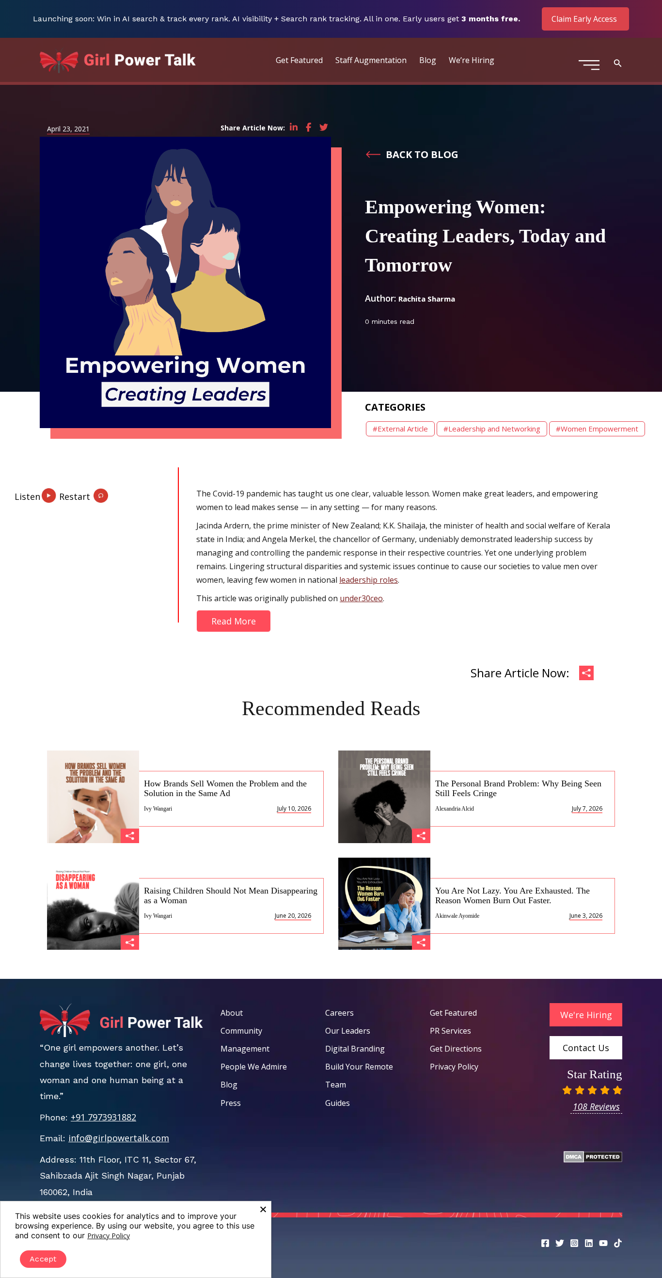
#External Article (400, 428)
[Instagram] (574, 1243)
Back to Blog (422, 154)
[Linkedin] (588, 1243)
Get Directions (456, 1048)
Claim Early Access (584, 19)
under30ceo (361, 598)
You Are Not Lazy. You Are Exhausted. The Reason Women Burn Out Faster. (512, 895)
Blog (427, 60)
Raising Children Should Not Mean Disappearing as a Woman (230, 895)
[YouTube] (603, 1243)
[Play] (36, 492)
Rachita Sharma (426, 299)
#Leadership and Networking (491, 428)
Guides (337, 1103)
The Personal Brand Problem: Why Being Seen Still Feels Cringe (518, 788)
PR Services (450, 1030)
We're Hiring (586, 1015)
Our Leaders (347, 1030)
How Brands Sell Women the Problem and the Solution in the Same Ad (225, 788)
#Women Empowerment (597, 428)
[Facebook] (545, 1243)
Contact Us (586, 1048)
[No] (263, 1209)
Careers (339, 1012)
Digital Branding (355, 1048)
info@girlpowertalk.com (118, 1138)
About (232, 1012)
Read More (233, 621)
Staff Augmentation (371, 60)
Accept (43, 1258)
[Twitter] (559, 1243)
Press (231, 1103)
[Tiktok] (618, 1243)
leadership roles (368, 580)
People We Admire (254, 1066)
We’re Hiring (471, 60)
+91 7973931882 (103, 1117)
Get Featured (299, 60)
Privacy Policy (454, 1066)
